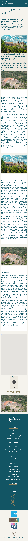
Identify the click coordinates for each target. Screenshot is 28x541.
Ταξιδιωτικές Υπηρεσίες (13, 479)
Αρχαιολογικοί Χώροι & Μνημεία (13, 449)
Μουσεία (13, 456)
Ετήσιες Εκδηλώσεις (13, 446)
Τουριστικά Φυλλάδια (13, 471)
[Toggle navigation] (26, 3)
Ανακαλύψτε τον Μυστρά (13, 436)
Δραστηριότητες (13, 454)
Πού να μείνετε (13, 469)
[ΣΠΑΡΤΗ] (7, 3)
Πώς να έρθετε (13, 466)
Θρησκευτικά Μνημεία (13, 459)
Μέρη (13, 433)
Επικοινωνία (13, 474)
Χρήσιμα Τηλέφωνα (13, 476)
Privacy (6, 539)
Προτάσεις (13, 431)
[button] (14, 404)
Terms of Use (12, 539)
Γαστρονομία (13, 451)
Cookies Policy (20, 539)
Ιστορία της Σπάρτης (13, 438)
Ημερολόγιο (13, 487)
